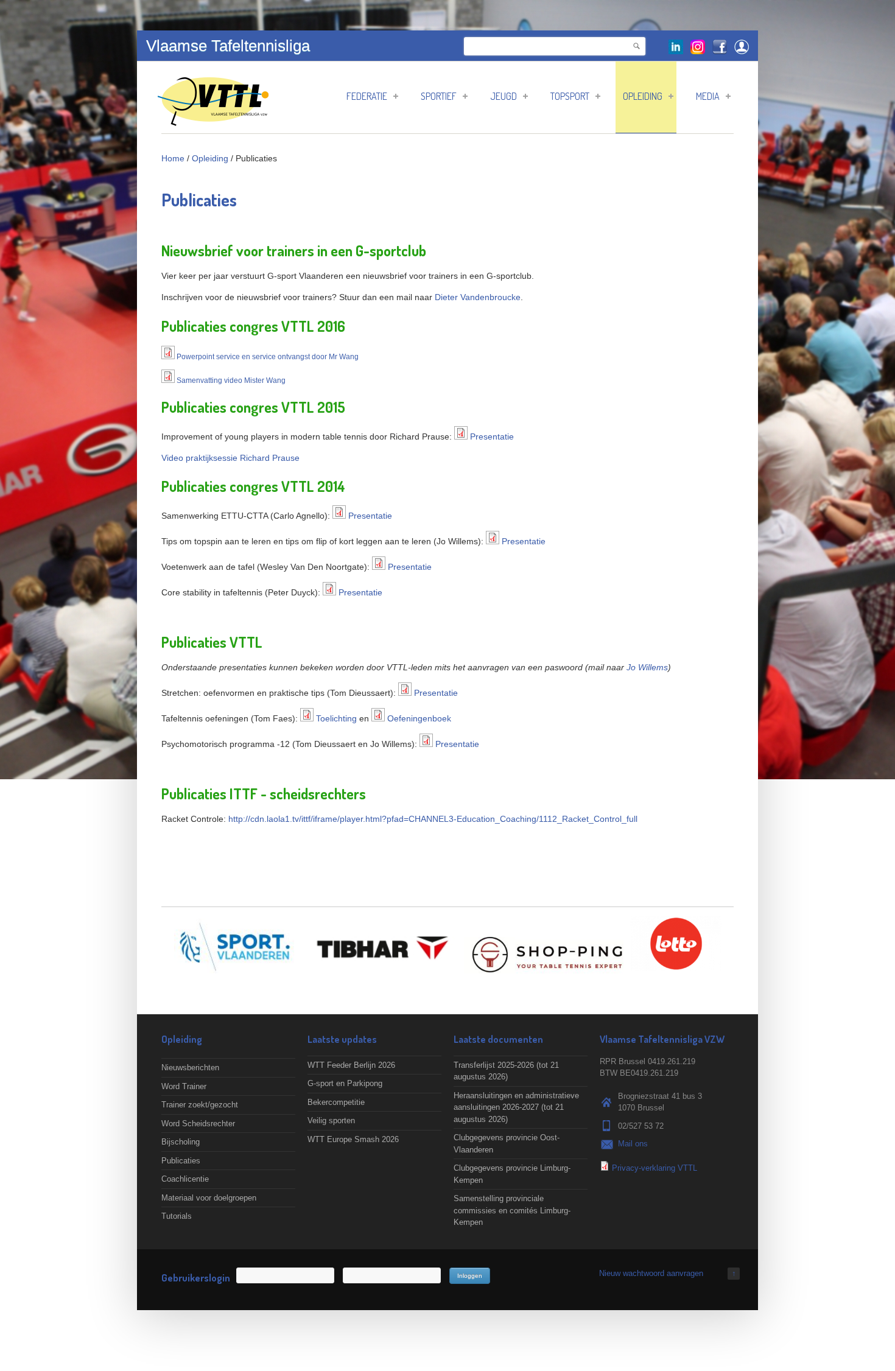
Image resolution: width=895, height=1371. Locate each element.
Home (172, 158)
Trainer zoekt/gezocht (199, 1104)
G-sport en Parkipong (344, 1083)
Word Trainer (183, 1086)
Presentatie (492, 436)
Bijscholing (180, 1141)
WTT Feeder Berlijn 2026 (351, 1065)
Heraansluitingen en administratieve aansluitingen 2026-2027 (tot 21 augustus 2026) (516, 1107)
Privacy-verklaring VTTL (654, 1168)
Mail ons (633, 1143)
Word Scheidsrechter (198, 1123)
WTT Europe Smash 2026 (353, 1139)
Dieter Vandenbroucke (478, 297)
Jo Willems (647, 667)
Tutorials (176, 1216)
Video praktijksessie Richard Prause (230, 458)
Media (708, 96)
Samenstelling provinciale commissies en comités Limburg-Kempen (512, 1210)
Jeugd (503, 96)
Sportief (439, 96)
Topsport (569, 96)
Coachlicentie (185, 1178)
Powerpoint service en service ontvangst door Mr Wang (268, 356)
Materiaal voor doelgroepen (208, 1197)
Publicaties (180, 1160)
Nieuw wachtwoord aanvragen (651, 1273)
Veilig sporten (331, 1120)
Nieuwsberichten (190, 1067)
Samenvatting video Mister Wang (231, 380)
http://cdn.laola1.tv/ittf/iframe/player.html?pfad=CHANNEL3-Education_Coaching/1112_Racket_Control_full (432, 819)
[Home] (213, 119)
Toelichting (336, 718)
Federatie (366, 96)
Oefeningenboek (419, 718)
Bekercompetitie (336, 1102)
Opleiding (642, 96)
